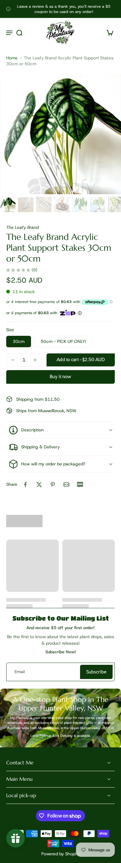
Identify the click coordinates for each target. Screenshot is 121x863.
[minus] (13, 360)
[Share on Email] (66, 484)
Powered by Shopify (60, 854)
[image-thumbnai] (8, 204)
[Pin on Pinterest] (53, 484)
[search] (19, 32)
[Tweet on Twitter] (39, 484)
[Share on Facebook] (25, 484)
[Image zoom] (60, 134)
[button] (81, 359)
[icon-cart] (108, 32)
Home (12, 58)
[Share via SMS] (80, 484)
